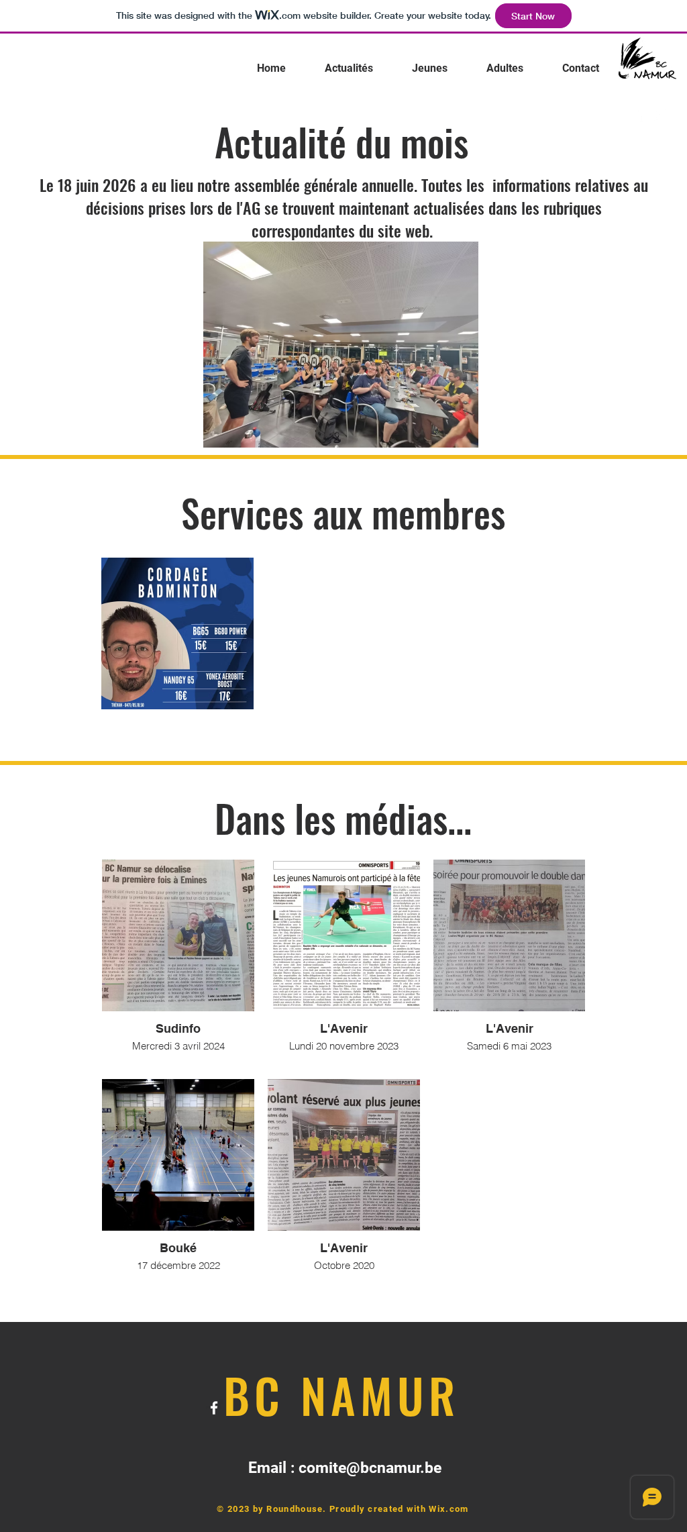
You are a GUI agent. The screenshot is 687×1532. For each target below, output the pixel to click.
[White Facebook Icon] (639, 114)
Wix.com (448, 1509)
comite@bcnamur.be (370, 1468)
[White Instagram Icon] (659, 114)
